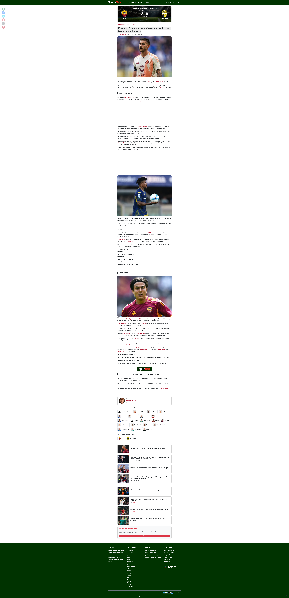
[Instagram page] (171, 2)
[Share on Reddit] (3, 19)
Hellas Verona (165, 18)
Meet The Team (168, 557)
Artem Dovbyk (126, 333)
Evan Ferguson (141, 333)
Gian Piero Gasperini (129, 97)
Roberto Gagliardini (135, 347)
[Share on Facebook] (3, 12)
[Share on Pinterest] (3, 27)
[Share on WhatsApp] (3, 9)
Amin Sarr (129, 344)
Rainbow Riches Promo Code (153, 557)
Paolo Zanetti (121, 239)
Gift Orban (151, 233)
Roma (124, 18)
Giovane (135, 338)
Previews (139, 2)
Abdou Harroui (143, 349)
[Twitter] (126, 402)
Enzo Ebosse (130, 241)
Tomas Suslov (161, 349)
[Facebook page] (166, 2)
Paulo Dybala (129, 319)
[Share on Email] (3, 23)
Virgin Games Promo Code (152, 555)
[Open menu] (178, 2)
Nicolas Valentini (122, 351)
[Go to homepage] (115, 2)
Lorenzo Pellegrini (142, 126)
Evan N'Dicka (154, 411)
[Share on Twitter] (3, 16)
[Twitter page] (168, 2)
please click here (163, 388)
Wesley (144, 323)
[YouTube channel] (173, 2)
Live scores (131, 2)
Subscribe (144, 536)
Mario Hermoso (121, 323)
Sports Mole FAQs (169, 552)
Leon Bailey (139, 319)
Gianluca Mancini (122, 143)
